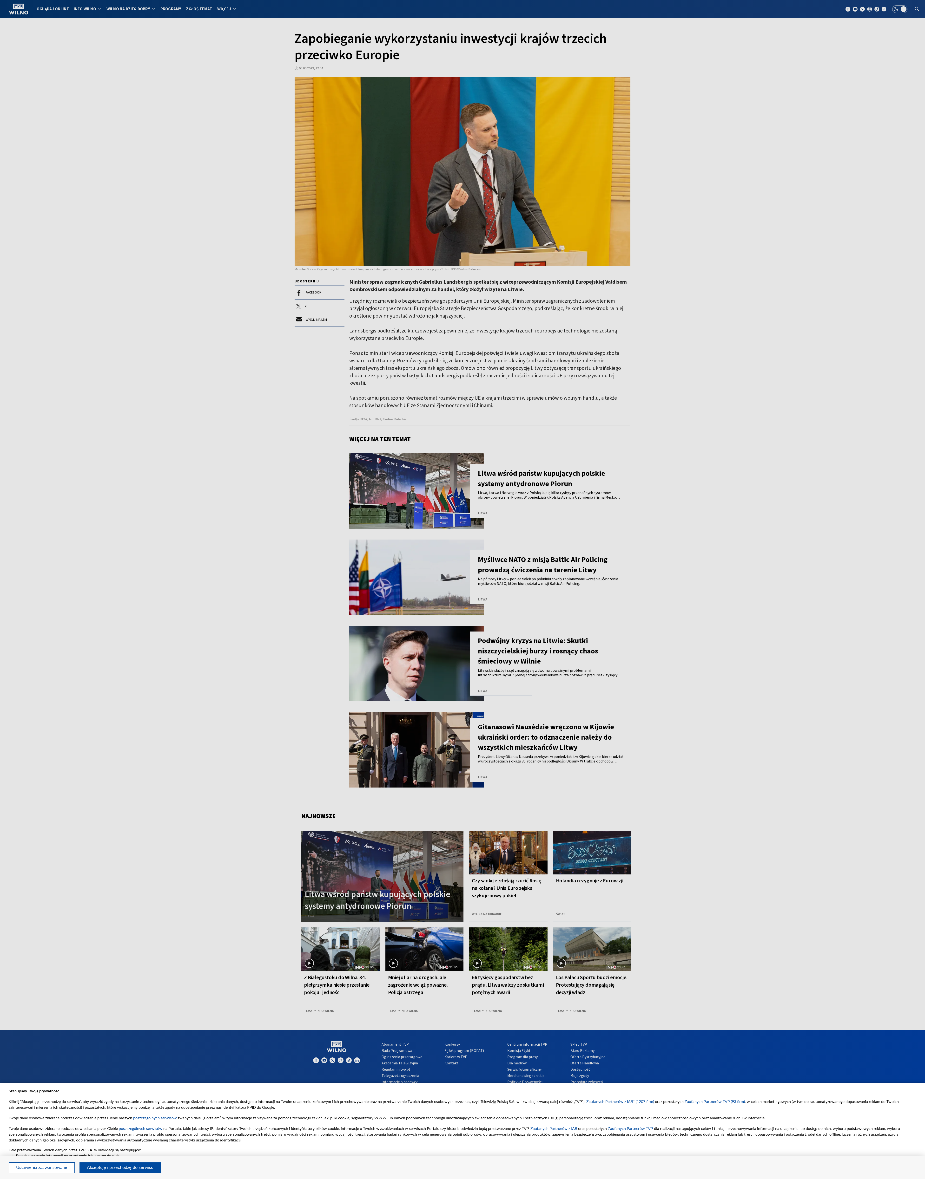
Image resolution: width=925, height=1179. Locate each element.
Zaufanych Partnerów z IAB (553, 1129)
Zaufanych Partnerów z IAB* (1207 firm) (620, 1102)
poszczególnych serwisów (155, 1118)
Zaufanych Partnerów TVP (630, 1129)
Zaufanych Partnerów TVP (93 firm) (715, 1102)
